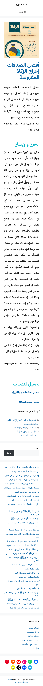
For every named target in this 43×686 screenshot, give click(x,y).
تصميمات (28, 424)
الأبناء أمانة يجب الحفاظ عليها (28, 588)
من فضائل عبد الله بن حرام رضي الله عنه (23, 549)
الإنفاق (24, 427)
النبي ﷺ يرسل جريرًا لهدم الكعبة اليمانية (24, 529)
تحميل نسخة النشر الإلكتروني (25, 392)
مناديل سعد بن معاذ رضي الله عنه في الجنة (23, 541)
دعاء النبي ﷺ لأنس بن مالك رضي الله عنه (23, 603)
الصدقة (13, 427)
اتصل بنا (36, 648)
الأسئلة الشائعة (33, 636)
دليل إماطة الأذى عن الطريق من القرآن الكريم (22, 483)
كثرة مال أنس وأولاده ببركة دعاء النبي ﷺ (23, 599)
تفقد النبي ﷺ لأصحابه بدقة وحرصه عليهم (22, 553)
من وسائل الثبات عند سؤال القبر (27, 572)
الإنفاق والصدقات (29, 420)
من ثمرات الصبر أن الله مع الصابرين (26, 491)
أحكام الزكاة (17, 420)
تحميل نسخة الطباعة (29, 402)
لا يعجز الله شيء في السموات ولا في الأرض (23, 479)
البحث (37, 448)
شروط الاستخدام (33, 631)
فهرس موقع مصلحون (30, 644)
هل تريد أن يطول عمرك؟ (26, 431)
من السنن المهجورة (28, 435)
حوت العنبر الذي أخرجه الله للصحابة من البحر (22, 467)
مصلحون (21, 4)
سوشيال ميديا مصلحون (30, 640)
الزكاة (19, 427)
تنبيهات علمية (34, 627)
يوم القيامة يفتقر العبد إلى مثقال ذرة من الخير (22, 475)
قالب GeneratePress (18, 681)
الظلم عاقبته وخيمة (31, 568)
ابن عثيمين (32, 427)
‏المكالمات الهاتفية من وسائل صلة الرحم (24, 564)
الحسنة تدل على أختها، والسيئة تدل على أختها (21, 487)
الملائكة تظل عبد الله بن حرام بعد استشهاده (22, 545)
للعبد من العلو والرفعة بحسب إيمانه (25, 500)
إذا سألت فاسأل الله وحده (29, 577)
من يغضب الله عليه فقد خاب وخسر (25, 471)
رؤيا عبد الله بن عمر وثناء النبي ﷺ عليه (24, 607)
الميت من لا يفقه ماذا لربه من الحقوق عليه (22, 496)
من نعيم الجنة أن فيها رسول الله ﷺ (25, 518)
